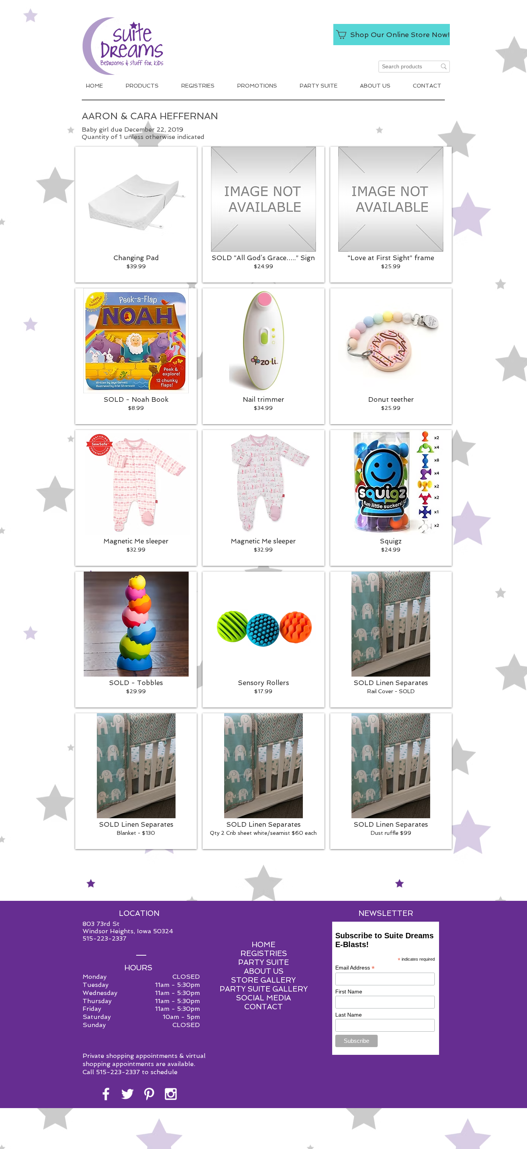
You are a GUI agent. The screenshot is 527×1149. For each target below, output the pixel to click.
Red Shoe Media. (300, 1142)
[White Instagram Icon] (170, 1094)
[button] (136, 215)
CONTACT (263, 1006)
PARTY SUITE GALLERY (264, 989)
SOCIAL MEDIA (263, 997)
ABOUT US (264, 971)
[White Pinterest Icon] (149, 1094)
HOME (263, 944)
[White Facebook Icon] (106, 1094)
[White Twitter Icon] (127, 1094)
